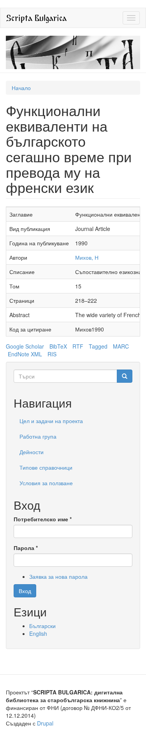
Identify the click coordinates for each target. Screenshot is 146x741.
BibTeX (58, 346)
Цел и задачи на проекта (51, 421)
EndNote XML (25, 354)
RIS (51, 354)
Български (42, 626)
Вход (25, 591)
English (38, 633)
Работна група (37, 436)
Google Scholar (25, 346)
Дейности (31, 452)
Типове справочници (45, 467)
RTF (77, 346)
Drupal (45, 723)
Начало (21, 88)
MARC (121, 346)
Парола (26, 548)
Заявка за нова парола (58, 576)
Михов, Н (87, 257)
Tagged (98, 346)
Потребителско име (43, 519)
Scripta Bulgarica (36, 18)
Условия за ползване (46, 483)
